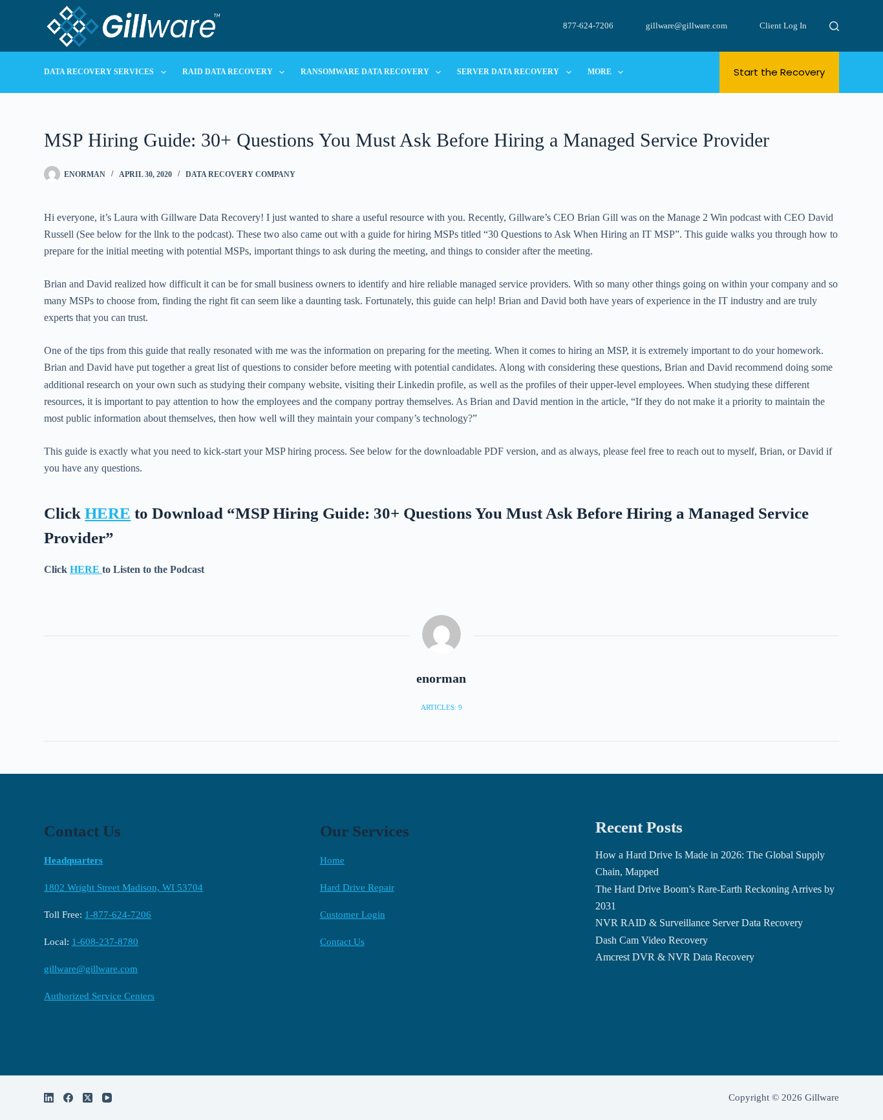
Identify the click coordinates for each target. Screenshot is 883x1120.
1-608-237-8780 (105, 942)
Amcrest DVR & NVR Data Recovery (674, 956)
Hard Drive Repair (357, 887)
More (600, 71)
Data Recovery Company (240, 174)
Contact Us (342, 942)
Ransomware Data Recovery (365, 71)
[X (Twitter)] (87, 1098)
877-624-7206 (588, 25)
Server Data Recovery (508, 71)
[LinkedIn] (49, 1098)
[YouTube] (107, 1098)
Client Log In (783, 25)
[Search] (834, 26)
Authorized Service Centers (99, 996)
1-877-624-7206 (118, 914)
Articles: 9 (441, 707)
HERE (108, 513)
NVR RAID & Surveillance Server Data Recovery (699, 922)
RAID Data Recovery (227, 71)
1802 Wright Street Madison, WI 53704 (123, 887)
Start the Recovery (779, 72)
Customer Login (352, 914)
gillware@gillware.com (686, 25)
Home (332, 860)
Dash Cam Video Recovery (651, 940)
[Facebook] (68, 1098)
